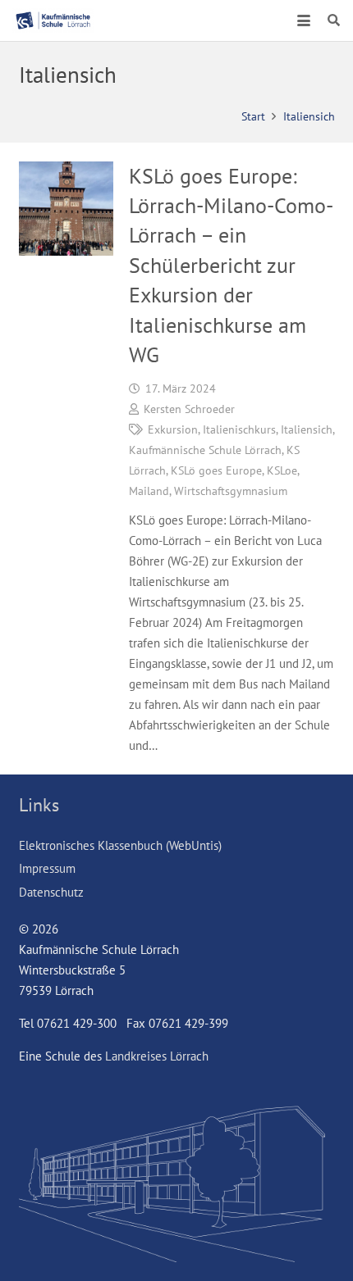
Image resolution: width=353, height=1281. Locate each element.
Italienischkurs (239, 429)
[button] (303, 20)
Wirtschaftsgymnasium (230, 491)
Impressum (47, 868)
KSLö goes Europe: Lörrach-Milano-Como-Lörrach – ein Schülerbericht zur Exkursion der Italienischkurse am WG (231, 265)
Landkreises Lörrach (157, 1056)
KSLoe (282, 470)
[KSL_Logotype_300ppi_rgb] (53, 20)
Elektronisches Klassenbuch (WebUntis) (120, 845)
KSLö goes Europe (216, 470)
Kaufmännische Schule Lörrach (205, 450)
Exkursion (173, 429)
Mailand (149, 491)
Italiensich (306, 429)
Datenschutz (51, 892)
